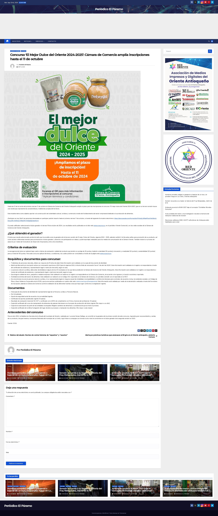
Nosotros (16, 41)
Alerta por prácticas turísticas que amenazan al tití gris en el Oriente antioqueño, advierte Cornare (120, 336)
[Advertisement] (109, 26)
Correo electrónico (12, 442)
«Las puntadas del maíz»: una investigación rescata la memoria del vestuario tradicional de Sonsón (186, 490)
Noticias (27, 41)
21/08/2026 (64, 493)
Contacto (52, 41)
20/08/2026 (117, 493)
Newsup (115, 513)
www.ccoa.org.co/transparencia (86, 281)
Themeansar (122, 513)
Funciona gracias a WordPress (100, 513)
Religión (74, 486)
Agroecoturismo (15, 51)
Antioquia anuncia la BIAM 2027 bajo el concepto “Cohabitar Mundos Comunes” (132, 374)
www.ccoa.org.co (99, 225)
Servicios (39, 41)
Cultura (10, 486)
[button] (209, 41)
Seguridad (22, 486)
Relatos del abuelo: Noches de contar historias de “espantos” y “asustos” (39, 335)
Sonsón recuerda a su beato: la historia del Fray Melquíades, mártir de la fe (80, 374)
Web (7, 452)
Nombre (9, 431)
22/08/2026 (12, 493)
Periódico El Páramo (109, 9)
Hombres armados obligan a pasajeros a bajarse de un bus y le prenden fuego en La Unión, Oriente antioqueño (29, 375)
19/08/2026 (169, 493)
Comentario (10, 396)
